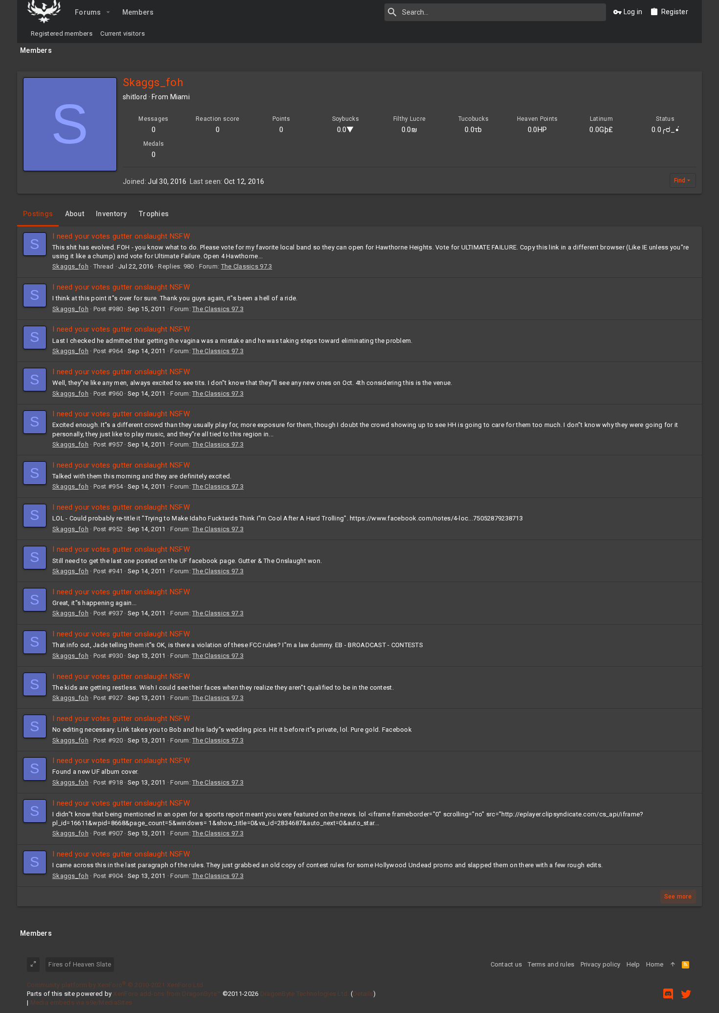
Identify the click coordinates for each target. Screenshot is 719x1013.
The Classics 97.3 (246, 266)
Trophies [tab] (154, 214)
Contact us (506, 964)
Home (655, 964)
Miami (180, 97)
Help (633, 964)
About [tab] (74, 214)
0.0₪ (409, 129)
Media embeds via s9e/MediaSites (81, 1002)
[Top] (673, 964)
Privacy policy (601, 964)
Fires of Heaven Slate (79, 964)
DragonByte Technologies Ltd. (304, 993)
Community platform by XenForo (115, 985)
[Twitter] (686, 994)
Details (363, 993)
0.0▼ (345, 129)
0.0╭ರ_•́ (665, 129)
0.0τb (473, 129)
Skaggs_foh (70, 266)
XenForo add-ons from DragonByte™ (167, 993)
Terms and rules (551, 964)
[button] (108, 12)
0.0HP (537, 129)
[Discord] (668, 994)
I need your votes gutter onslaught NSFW (121, 236)
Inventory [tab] (111, 214)
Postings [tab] (38, 214)
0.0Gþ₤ (601, 129)
